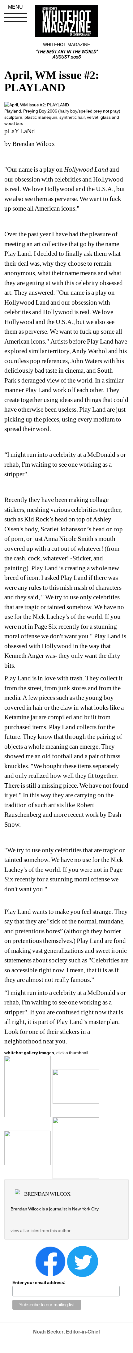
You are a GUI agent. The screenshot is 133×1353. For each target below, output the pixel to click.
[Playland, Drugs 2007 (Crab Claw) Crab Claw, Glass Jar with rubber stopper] (76, 1147)
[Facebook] (50, 1261)
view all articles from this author (41, 1230)
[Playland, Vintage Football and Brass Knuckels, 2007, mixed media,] (27, 1147)
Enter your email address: (39, 1282)
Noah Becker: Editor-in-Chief (66, 1331)
